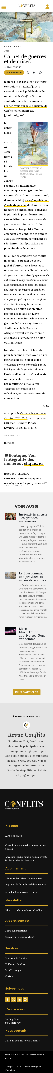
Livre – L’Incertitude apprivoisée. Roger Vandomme (33, 634)
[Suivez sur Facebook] (7, 999)
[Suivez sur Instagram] (25, 999)
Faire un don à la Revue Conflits (22, 1040)
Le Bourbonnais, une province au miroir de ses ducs (32, 576)
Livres (6, 51)
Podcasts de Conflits (16, 958)
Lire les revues (13, 835)
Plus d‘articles (26, 692)
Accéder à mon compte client (21, 892)
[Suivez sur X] (13, 999)
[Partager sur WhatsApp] (40, 72)
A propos (9, 1066)
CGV (19, 1066)
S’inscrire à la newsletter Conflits (23, 910)
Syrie (21, 485)
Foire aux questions (16, 930)
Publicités (10, 1070)
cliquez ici (34, 463)
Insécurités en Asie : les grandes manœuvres (33, 517)
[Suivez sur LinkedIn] (19, 999)
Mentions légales (33, 1066)
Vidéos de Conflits (15, 964)
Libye (16, 485)
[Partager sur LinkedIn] (34, 72)
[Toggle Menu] (3, 7)
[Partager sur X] (28, 72)
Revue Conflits (14, 67)
